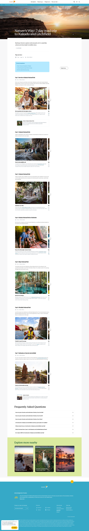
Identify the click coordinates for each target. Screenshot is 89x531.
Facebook (39, 507)
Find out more (10, 522)
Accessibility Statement (59, 510)
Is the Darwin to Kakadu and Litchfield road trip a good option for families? (31, 422)
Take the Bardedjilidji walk (20, 162)
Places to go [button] (40, 1)
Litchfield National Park (42, 357)
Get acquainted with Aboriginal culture (23, 111)
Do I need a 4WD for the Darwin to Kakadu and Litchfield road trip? (29, 432)
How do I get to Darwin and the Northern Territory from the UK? (29, 415)
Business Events (68, 508)
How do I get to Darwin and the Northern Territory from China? (28, 419)
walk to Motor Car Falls (26, 207)
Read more (22, 498)
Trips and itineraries (7, 4)
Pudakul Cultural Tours (31, 112)
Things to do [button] (47, 1)
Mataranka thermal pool (35, 297)
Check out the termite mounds (21, 385)
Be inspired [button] (33, 1)
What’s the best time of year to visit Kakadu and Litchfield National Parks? (31, 429)
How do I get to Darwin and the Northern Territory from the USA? (29, 412)
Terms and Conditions (60, 508)
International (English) (19, 508)
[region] (64, 56)
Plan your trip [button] (54, 1)
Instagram (48, 507)
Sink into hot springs (19, 295)
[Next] (49, 99)
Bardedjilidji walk (41, 163)
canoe (38, 344)
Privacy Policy (59, 507)
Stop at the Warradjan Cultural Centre (23, 249)
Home (2, 4)
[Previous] (15, 99)
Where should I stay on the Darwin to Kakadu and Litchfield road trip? (30, 426)
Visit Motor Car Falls (19, 205)
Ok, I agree (14, 527)
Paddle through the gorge (20, 341)
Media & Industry (69, 507)
